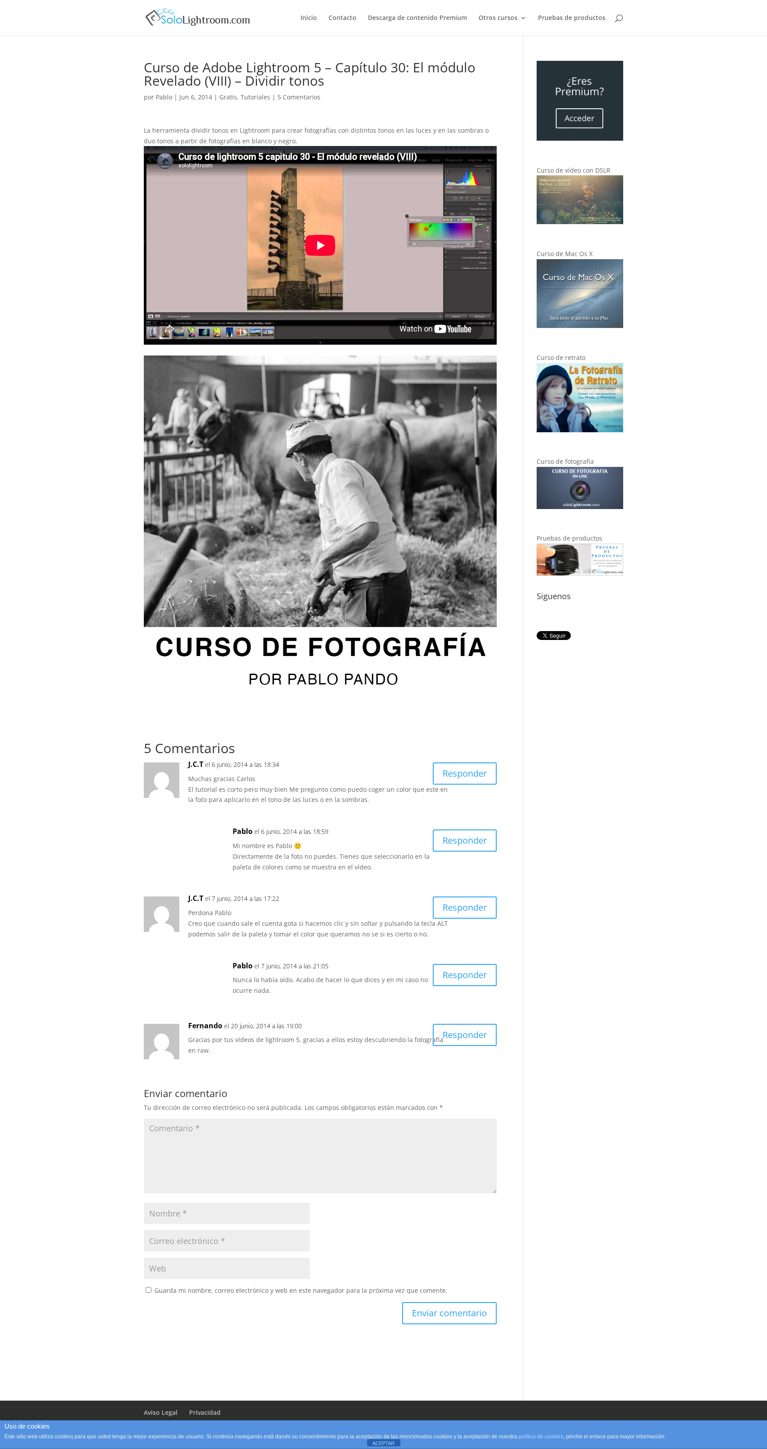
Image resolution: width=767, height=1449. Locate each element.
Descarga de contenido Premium (417, 18)
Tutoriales (255, 97)
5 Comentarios (298, 97)
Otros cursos (498, 18)
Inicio (308, 18)
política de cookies (540, 1436)
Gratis (228, 97)
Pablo (164, 97)
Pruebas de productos (571, 18)
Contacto (342, 18)
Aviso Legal (161, 1412)
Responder (465, 773)
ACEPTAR (383, 1443)
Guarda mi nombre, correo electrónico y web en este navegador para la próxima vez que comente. (300, 1290)
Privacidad (205, 1412)
